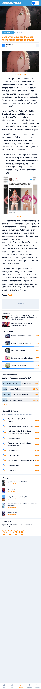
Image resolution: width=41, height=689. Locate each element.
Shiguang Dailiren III (18, 350)
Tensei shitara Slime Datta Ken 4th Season (20, 420)
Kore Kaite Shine (13, 455)
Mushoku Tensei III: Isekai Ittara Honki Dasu (22, 343)
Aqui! (10, 295)
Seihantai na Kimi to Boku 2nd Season (21, 358)
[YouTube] (21, 532)
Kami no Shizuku (13, 465)
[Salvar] (37, 45)
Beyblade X (12, 470)
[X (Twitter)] (4, 532)
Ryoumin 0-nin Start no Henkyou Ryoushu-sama (19, 444)
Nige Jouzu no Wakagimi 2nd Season (20, 426)
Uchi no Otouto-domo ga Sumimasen (21, 460)
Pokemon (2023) (14, 438)
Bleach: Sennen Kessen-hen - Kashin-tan (21, 336)
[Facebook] (15, 532)
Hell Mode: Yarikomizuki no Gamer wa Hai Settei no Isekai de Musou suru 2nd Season (19, 432)
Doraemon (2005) (14, 450)
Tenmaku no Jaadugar (19, 365)
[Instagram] (10, 532)
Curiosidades (8, 32)
